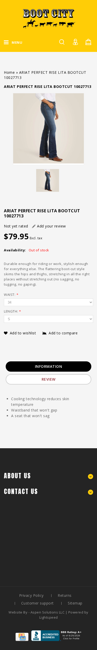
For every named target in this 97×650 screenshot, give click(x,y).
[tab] (49, 366)
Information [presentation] (48, 366)
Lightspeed (48, 617)
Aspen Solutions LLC (48, 612)
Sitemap (75, 603)
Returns (65, 595)
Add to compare (63, 333)
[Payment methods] (22, 639)
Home (9, 72)
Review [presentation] (49, 379)
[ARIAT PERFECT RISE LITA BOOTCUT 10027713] (48, 129)
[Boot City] (48, 18)
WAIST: (11, 294)
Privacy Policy (31, 595)
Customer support (37, 603)
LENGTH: (12, 311)
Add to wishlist (23, 333)
